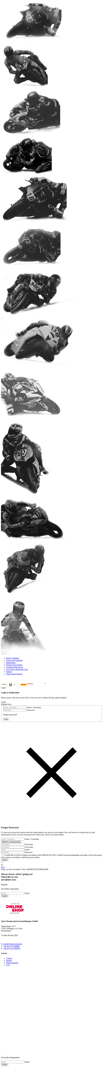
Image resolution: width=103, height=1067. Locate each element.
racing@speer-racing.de (12, 944)
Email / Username (34, 707)
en (2, 865)
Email (27, 850)
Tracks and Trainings (14, 660)
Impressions (10, 663)
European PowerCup (14, 667)
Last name (29, 847)
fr (4, 867)
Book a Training (12, 658)
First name (29, 844)
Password (30, 710)
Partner (9, 672)
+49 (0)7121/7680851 (11, 948)
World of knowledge (14, 665)
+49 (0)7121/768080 (11, 946)
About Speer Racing (14, 674)
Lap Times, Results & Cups (17, 669)
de (2, 867)
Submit (4, 860)
